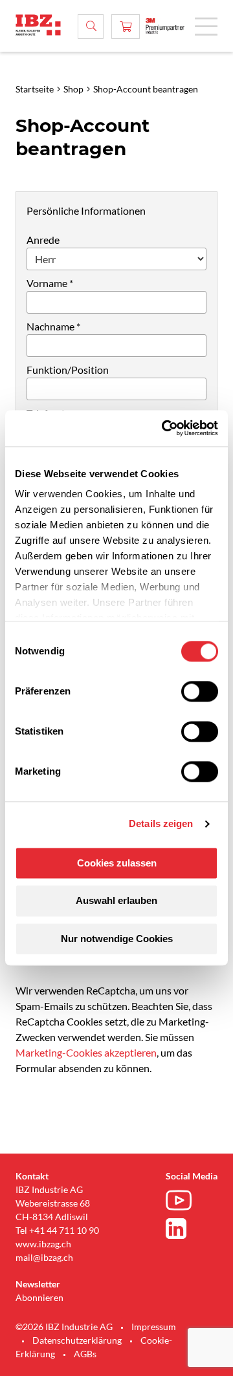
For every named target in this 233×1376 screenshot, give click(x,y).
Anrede (43, 239)
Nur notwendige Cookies (117, 938)
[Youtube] (182, 1202)
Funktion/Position (68, 369)
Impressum (153, 1326)
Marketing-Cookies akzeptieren (86, 1052)
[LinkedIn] (182, 1228)
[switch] (199, 691)
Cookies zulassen (117, 862)
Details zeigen (161, 823)
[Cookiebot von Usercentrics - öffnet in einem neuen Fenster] (164, 428)
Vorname (47, 283)
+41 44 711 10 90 (64, 1230)
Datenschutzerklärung (77, 1340)
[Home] (38, 25)
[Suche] (91, 26)
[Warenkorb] (125, 26)
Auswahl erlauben (116, 901)
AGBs (85, 1353)
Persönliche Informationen (86, 210)
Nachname (50, 326)
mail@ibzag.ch (44, 1257)
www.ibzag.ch (43, 1243)
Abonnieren (39, 1297)
